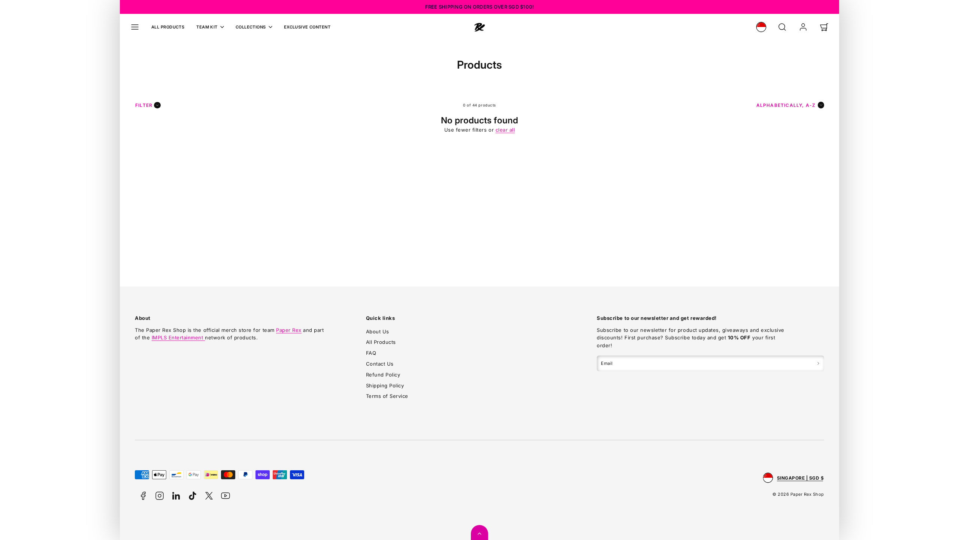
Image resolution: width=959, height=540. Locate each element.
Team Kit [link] (207, 27)
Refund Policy (383, 375)
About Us (377, 331)
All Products (167, 27)
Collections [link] (251, 27)
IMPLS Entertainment (178, 337)
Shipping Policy (385, 385)
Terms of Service (387, 396)
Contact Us (380, 364)
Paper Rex (289, 330)
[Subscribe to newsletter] (818, 363)
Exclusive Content (307, 27)
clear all (505, 130)
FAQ (371, 353)
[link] (761, 27)
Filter (143, 105)
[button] (135, 27)
